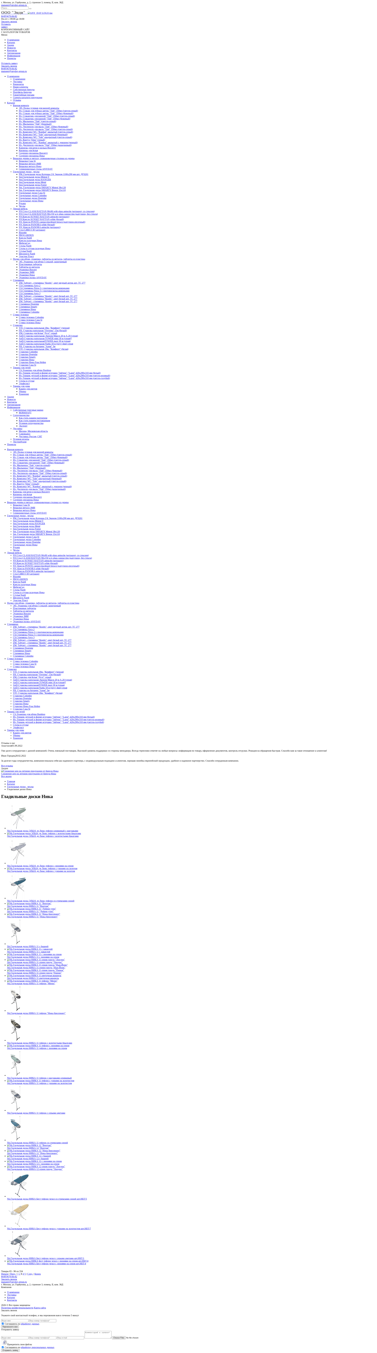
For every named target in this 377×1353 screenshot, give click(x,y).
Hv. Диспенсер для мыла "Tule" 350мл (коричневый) (45, 145)
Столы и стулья (26, 381)
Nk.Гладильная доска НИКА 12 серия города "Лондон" (35, 1169)
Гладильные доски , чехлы (26, 171)
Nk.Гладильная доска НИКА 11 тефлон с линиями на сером (37, 1048)
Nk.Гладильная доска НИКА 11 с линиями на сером (33, 957)
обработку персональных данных (37, 1347)
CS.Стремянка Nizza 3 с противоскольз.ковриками (44, 291)
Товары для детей (22, 367)
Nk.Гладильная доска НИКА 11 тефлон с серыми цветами (36, 1113)
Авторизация (13, 53)
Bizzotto (23, 232)
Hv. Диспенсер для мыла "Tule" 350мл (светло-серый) (46, 129)
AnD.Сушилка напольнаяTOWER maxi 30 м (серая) (45, 341)
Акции (10, 45)
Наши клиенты (20, 87)
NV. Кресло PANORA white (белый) (37, 224)
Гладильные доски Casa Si (32, 193)
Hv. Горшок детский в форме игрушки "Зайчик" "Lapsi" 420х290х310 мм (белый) (60, 373)
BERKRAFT (25, 412)
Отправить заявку (10, 1350)
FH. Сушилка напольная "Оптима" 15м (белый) (43, 330)
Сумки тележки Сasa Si (30, 320)
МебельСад (24, 243)
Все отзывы (7, 765)
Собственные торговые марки (28, 410)
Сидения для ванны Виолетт (33, 153)
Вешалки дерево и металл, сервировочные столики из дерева (44, 158)
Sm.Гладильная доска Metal (32, 182)
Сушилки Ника (26, 359)
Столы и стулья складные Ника (34, 248)
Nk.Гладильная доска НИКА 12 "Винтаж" (28, 1148)
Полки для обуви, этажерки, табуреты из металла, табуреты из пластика (49, 259)
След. (30, 1274)
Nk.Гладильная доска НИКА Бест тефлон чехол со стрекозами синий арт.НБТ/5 (47, 1199)
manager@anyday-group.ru (14, 5)
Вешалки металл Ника (30, 166)
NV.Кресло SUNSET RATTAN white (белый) (41, 219)
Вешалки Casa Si (27, 161)
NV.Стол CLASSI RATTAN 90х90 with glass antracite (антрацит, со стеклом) (57, 211)
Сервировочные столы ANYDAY (36, 169)
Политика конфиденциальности (17, 1308)
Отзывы (17, 100)
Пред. (13, 1274)
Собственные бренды (24, 89)
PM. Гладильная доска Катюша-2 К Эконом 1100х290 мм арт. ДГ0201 (53, 174)
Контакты (12, 50)
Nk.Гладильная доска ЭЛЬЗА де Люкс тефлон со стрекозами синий (40, 901)
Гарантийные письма (23, 95)
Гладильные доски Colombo (33, 195)
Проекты (11, 58)
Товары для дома (21, 386)
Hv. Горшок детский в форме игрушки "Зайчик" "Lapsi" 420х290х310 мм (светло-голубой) (64, 378)
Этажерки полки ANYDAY (33, 277)
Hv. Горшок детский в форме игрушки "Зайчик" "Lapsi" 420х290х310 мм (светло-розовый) (64, 375)
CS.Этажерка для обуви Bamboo (35, 370)
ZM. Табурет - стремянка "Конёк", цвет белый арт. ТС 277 (48, 296)
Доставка (17, 81)
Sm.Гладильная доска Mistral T (34, 177)
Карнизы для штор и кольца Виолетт (37, 148)
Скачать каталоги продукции (27, 97)
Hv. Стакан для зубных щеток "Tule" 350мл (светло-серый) (48, 110)
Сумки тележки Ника (29, 322)
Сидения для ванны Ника (32, 155)
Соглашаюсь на (22, 1324)
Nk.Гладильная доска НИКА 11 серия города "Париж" (34, 973)
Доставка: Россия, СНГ (30, 436)
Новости (11, 47)
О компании (13, 40)
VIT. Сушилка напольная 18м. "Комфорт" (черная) (44, 328)
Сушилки (18, 325)
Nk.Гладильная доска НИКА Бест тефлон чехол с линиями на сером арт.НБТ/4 (46, 1263)
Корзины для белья (28, 150)
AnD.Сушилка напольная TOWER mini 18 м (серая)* (45, 338)
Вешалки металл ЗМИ (30, 163)
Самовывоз (24, 434)
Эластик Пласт (26, 256)
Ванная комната (21, 105)
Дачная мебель (20, 208)
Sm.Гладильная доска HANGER (35, 179)
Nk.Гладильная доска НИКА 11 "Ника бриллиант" (32, 916)
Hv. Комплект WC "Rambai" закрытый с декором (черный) (48, 142)
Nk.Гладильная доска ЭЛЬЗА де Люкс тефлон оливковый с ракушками (42, 831)
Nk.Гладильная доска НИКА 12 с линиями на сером (33, 1164)
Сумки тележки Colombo (31, 317)
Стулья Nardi (25, 251)
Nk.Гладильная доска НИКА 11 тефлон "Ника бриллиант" (36, 1013)
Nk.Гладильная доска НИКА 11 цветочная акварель (33, 978)
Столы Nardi (25, 246)
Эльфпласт (24, 383)
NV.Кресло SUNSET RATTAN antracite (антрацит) (44, 216)
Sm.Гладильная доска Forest (33, 185)
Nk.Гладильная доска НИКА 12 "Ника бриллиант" (32, 1153)
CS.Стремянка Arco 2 (29, 285)
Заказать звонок (9, 21)
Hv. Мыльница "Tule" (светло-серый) (37, 121)
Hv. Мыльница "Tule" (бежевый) (35, 124)
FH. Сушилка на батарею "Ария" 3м (37, 346)
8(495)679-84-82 (9, 16)
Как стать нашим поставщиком (34, 420)
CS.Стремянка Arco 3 (29, 293)
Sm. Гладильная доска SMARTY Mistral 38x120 (42, 187)
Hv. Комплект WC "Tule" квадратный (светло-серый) (45, 137)
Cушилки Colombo (28, 351)
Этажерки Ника (27, 275)
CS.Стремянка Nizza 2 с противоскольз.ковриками (44, 288)
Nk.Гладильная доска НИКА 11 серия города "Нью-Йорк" (36, 967)
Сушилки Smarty (27, 357)
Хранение (24, 394)
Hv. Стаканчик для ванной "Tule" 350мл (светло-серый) (47, 116)
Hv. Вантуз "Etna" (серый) (32, 140)
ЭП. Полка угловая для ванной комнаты (39, 108)
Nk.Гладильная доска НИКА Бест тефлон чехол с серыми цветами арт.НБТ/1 (45, 1258)
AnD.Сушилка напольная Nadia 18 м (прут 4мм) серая (46, 344)
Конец (37, 1274)
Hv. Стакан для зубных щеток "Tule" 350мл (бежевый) (46, 113)
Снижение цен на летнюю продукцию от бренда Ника (28, 773)
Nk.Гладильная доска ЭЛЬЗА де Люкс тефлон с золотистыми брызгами (43, 836)
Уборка (22, 391)
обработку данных (30, 1324)
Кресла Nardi (25, 238)
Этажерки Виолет (28, 269)
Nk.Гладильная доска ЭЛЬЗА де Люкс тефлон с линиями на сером (40, 866)
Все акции (6, 776)
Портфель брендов (22, 92)
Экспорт (23, 426)
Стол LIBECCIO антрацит (32, 230)
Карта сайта (40, 1308)
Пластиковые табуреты (30, 264)
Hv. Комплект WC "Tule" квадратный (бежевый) (43, 134)
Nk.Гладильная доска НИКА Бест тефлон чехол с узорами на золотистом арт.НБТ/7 (49, 1228)
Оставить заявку (6, 25)
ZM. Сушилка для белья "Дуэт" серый (38, 333)
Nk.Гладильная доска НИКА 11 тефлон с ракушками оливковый (39, 1078)
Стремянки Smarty (28, 306)
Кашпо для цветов (28, 389)
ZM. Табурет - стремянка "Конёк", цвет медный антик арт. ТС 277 (52, 283)
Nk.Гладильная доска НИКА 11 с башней (27, 946)
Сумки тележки (21, 314)
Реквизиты (18, 84)
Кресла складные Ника (30, 240)
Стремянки (18, 280)
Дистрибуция (19, 442)
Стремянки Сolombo (29, 312)
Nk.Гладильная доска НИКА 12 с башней (28, 1158)
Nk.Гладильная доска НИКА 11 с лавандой (28, 951)
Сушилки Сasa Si (27, 365)
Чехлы (22, 206)
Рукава (22, 203)
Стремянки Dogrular (29, 304)
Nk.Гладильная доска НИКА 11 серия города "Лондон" (35, 962)
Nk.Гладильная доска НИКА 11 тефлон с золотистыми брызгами (39, 1043)
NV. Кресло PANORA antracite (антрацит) (40, 227)
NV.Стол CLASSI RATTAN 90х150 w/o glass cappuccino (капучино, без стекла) (58, 214)
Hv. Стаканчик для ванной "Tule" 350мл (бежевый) (44, 118)
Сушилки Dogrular (28, 354)
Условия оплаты (21, 439)
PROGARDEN (26, 235)
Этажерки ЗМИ (26, 272)
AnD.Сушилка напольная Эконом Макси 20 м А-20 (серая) (48, 336)
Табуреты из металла (29, 267)
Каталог (11, 42)
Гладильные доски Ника (31, 201)
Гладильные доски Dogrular (32, 198)
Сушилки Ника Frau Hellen (32, 362)
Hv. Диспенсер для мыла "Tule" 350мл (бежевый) (43, 126)
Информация (13, 55)
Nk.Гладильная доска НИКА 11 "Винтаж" (28, 906)
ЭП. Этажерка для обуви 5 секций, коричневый (43, 261)
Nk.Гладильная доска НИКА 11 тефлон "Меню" (31, 983)
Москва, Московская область (33, 431)
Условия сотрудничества (31, 423)
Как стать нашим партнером (33, 418)
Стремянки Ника (27, 309)
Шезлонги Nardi (27, 253)
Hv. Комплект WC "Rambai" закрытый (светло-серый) (46, 132)
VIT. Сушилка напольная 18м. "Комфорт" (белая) (43, 349)
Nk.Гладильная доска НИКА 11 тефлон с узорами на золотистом (39, 1083)
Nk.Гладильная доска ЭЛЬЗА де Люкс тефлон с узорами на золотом (41, 871)
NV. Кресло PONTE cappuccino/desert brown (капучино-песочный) (52, 222)
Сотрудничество (21, 415)
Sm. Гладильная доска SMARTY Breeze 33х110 (42, 190)
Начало (4, 1274)
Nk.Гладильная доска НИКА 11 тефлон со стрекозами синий (37, 1142)
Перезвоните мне (10, 1327)
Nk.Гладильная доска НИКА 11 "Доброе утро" (30, 911)
